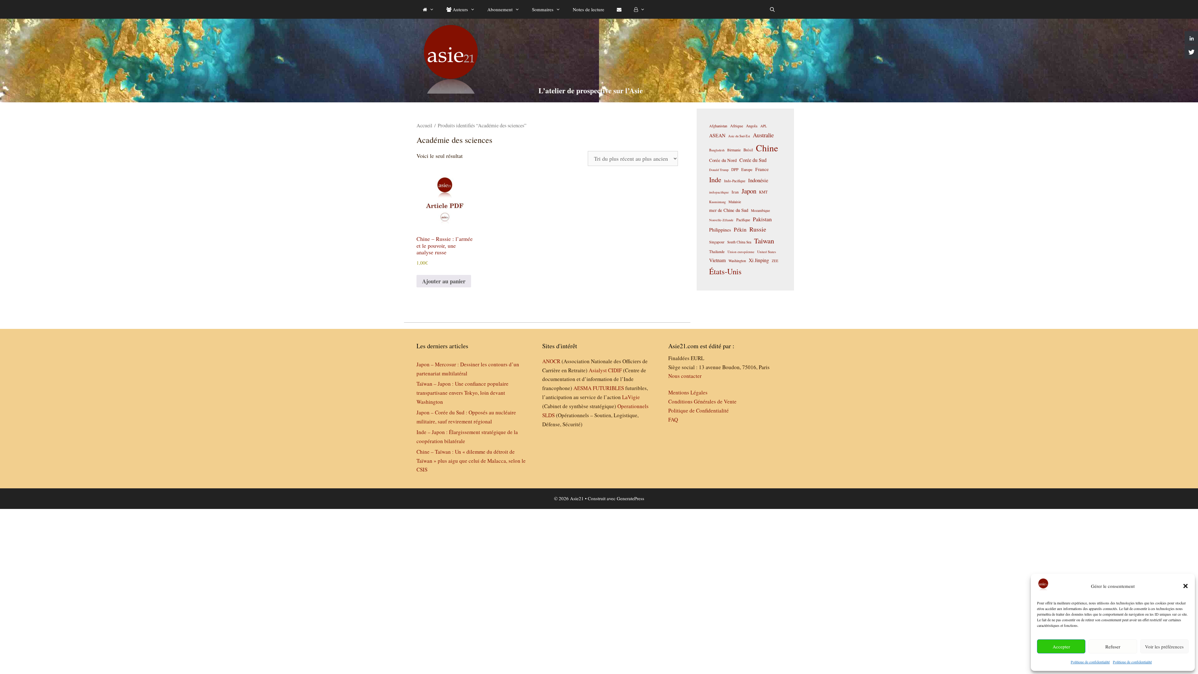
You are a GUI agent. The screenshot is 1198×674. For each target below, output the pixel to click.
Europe (746, 169)
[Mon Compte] (639, 9)
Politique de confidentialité (1090, 661)
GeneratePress (630, 498)
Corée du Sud (753, 160)
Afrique (736, 126)
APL (763, 126)
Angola (751, 126)
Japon (749, 191)
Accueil (424, 125)
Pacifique (743, 219)
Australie (763, 135)
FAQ (673, 419)
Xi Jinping (759, 260)
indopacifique (719, 192)
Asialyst (598, 370)
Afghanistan (718, 125)
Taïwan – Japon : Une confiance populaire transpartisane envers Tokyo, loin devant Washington (462, 392)
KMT (763, 192)
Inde (715, 179)
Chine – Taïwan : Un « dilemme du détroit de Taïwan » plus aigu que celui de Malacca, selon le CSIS (471, 460)
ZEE (775, 261)
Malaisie (734, 201)
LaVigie (631, 397)
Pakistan (762, 219)
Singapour (716, 241)
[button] (1185, 586)
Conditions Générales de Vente (702, 401)
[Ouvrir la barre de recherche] (772, 9)
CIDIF (615, 370)
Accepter (1061, 646)
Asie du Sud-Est (739, 136)
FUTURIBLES (608, 388)
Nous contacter (685, 375)
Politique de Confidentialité (698, 410)
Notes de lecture (588, 9)
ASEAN (717, 135)
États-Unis (725, 271)
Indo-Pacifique (734, 180)
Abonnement (500, 9)
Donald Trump (718, 170)
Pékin (740, 229)
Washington (737, 260)
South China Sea (739, 242)
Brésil (748, 150)
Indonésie (758, 180)
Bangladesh (716, 150)
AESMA (582, 388)
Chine (767, 148)
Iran (735, 192)
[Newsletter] (619, 9)
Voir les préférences (1164, 646)
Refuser (1112, 646)
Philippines (720, 229)
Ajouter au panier (443, 281)
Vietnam (717, 260)
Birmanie (734, 149)
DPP (734, 169)
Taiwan (764, 240)
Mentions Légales (688, 392)
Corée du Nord (723, 160)
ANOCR (551, 361)
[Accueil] (428, 9)
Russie (757, 229)
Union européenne (741, 251)
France (762, 169)
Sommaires (542, 9)
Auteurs (459, 9)
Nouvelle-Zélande (721, 220)
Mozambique (760, 210)
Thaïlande (717, 251)
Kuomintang (717, 201)
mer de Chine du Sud (728, 210)
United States (766, 251)
